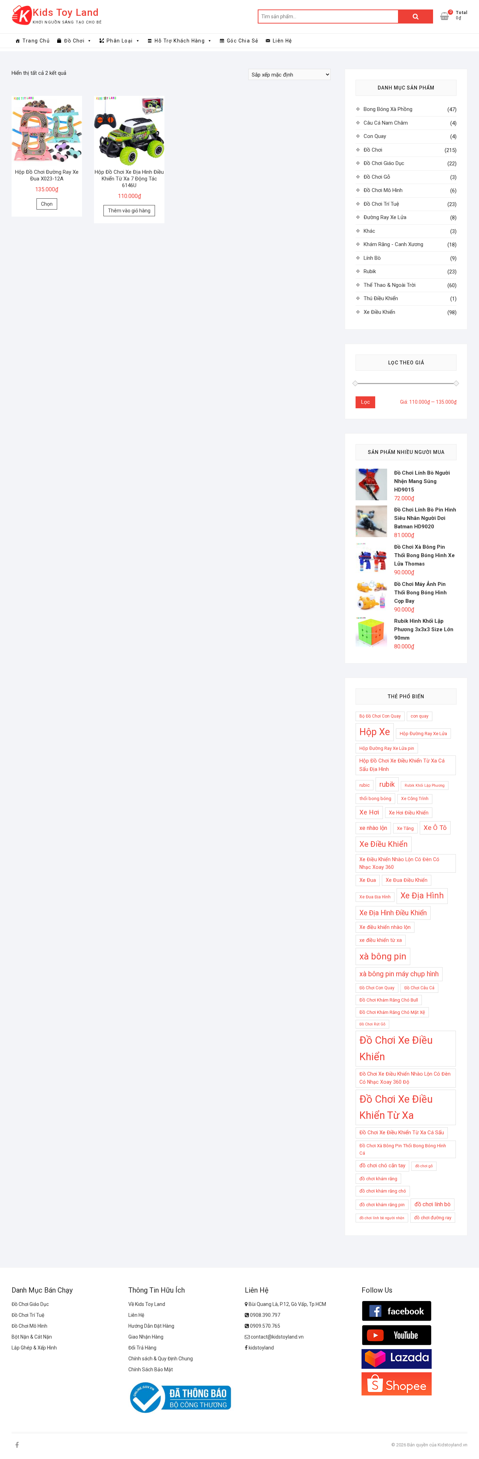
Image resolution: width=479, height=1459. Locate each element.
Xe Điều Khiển (379, 312)
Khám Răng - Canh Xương (393, 244)
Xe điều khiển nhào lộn (385, 927)
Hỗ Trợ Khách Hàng (180, 41)
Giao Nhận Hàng (145, 1337)
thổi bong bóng (375, 798)
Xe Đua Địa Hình (375, 896)
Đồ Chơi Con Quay (376, 987)
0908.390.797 (264, 1315)
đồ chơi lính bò (432, 1204)
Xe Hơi (369, 812)
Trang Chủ (36, 41)
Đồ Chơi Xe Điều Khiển (396, 1048)
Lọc (365, 402)
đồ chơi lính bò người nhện (381, 1218)
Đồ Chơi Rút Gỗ (372, 1024)
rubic (364, 785)
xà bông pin (382, 956)
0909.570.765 (264, 1326)
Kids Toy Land (66, 12)
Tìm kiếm (415, 16)
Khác (369, 231)
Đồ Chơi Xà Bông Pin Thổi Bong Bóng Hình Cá (402, 1149)
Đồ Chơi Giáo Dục (384, 163)
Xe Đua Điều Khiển (406, 880)
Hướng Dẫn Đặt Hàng (151, 1326)
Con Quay (375, 136)
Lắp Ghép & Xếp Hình (34, 1348)
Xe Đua (367, 880)
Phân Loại (120, 41)
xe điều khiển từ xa (380, 940)
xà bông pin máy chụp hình (399, 974)
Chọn (47, 204)
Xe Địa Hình (422, 895)
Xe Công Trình (415, 798)
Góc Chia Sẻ (242, 41)
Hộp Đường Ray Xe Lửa (423, 733)
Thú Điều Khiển (381, 298)
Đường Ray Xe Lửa (385, 217)
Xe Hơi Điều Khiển (409, 813)
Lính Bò (372, 258)
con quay (420, 716)
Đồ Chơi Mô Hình (383, 190)
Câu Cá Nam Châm (386, 123)
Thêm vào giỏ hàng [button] (129, 210)
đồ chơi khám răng (378, 1178)
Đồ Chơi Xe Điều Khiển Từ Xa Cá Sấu (401, 1132)
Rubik (370, 271)
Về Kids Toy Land (146, 1304)
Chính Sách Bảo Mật (150, 1369)
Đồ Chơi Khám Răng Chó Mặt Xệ (392, 1012)
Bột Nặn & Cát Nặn (32, 1337)
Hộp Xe (374, 732)
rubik (387, 784)
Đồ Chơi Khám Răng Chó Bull (388, 1000)
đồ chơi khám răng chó (382, 1191)
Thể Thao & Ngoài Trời (390, 285)
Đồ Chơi (74, 41)
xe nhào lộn (373, 828)
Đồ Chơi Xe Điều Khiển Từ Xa (396, 1107)
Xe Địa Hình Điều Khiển (393, 913)
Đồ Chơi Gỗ (377, 177)
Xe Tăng (405, 828)
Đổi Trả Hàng (142, 1348)
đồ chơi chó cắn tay (382, 1165)
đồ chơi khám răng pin (382, 1204)
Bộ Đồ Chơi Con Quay (380, 716)
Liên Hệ (282, 41)
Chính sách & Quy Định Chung (160, 1358)
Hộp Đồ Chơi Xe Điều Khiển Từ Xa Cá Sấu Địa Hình (402, 765)
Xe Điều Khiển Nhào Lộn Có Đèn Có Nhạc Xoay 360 (399, 863)
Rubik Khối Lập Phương (425, 785)
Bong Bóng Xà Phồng (388, 109)
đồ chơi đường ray (432, 1217)
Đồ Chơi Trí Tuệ (381, 204)
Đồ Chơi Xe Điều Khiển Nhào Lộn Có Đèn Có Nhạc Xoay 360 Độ (405, 1078)
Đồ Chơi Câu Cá (419, 987)
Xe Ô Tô (435, 828)
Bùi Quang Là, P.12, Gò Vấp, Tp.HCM (287, 1304)
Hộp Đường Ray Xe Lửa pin (386, 748)
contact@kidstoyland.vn (277, 1337)
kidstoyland (261, 1348)
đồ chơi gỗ (424, 1166)
